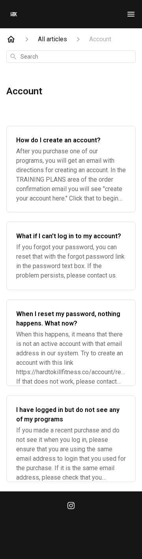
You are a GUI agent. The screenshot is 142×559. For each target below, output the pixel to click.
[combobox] (71, 56)
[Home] (11, 39)
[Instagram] (71, 506)
